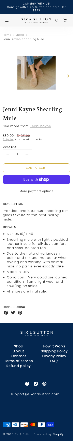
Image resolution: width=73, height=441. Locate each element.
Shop (18, 346)
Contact (18, 356)
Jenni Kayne (40, 126)
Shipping (9, 139)
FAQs (54, 361)
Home (7, 35)
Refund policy (18, 365)
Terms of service (18, 361)
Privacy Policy (54, 356)
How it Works (54, 346)
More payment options (36, 191)
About (18, 351)
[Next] (68, 76)
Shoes (20, 35)
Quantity (10, 146)
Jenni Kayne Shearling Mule (23, 39)
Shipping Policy (54, 351)
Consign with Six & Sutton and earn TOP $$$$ (36, 8)
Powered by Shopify (49, 434)
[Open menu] (7, 20)
